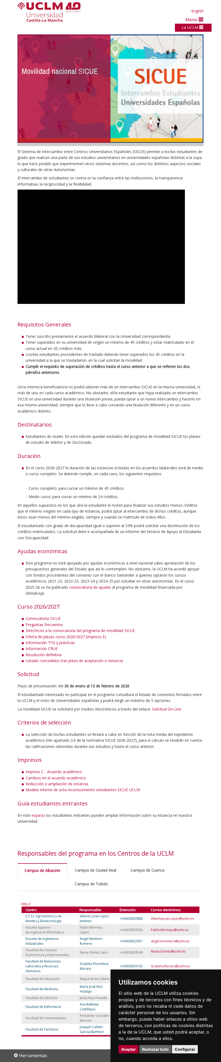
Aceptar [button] (128, 1049)
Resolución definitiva (43, 654)
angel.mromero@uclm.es (170, 941)
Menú (192, 19)
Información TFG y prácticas (50, 642)
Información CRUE (42, 648)
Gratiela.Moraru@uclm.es (170, 966)
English (197, 10)
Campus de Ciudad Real (95, 870)
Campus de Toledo (91, 883)
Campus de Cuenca (147, 870)
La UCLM (190, 27)
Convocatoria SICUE (43, 618)
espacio (39, 815)
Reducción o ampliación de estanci (56, 783)
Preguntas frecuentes (44, 624)
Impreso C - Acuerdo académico (54, 771)
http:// (26, 904)
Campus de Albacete (42, 870)
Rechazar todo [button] (155, 1049)
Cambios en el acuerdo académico (56, 777)
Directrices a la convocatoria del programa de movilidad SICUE (80, 630)
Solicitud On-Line (167, 709)
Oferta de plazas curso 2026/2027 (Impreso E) (66, 636)
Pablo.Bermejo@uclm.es (169, 930)
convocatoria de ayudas (90, 587)
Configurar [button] (185, 1049)
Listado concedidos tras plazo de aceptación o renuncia (74, 660)
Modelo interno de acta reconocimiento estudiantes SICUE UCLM (83, 789)
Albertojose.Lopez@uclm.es (172, 918)
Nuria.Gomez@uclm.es (168, 951)
